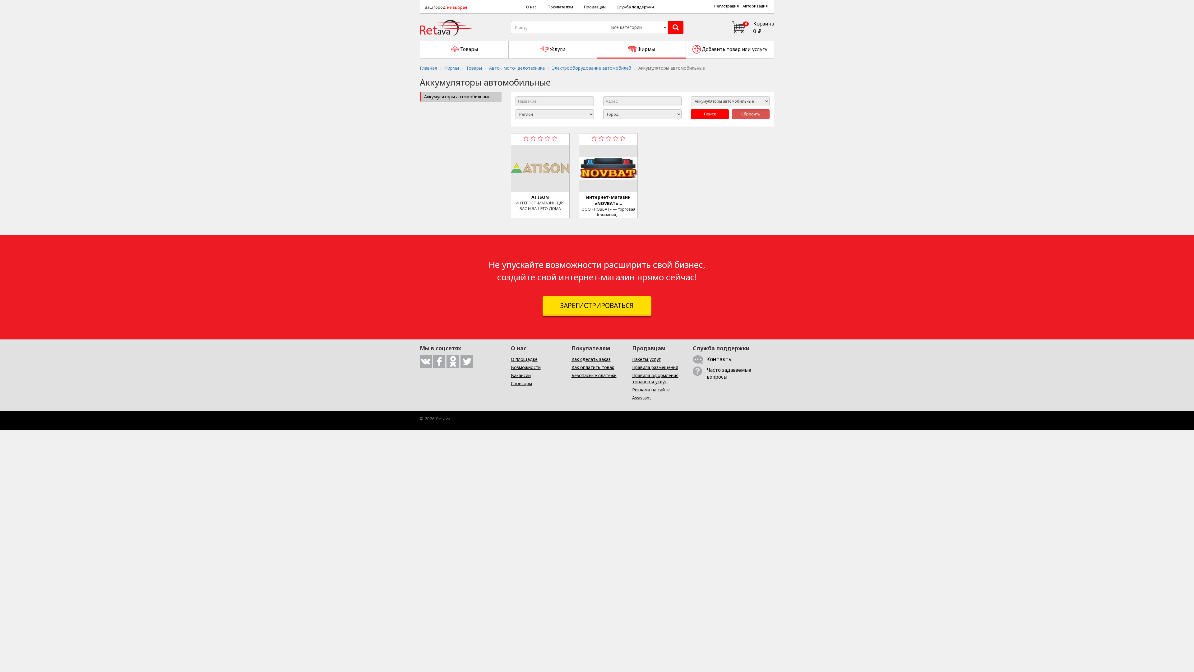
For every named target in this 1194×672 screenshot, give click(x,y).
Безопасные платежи (594, 375)
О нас (531, 7)
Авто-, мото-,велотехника (517, 68)
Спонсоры (521, 383)
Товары (474, 68)
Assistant (641, 398)
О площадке (524, 359)
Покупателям (560, 7)
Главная (428, 68)
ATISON (540, 197)
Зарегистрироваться (597, 305)
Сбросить (750, 114)
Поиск (710, 114)
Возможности (526, 367)
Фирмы (451, 68)
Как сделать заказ (591, 359)
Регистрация (726, 6)
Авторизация (755, 6)
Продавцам (595, 7)
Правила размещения (655, 367)
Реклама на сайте (651, 390)
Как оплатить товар (593, 367)
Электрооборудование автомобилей (591, 68)
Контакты (719, 359)
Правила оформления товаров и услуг (655, 378)
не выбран (457, 7)
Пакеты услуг (646, 359)
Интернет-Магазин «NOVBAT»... (608, 200)
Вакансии (521, 375)
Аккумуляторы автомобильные (457, 97)
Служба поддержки (635, 7)
